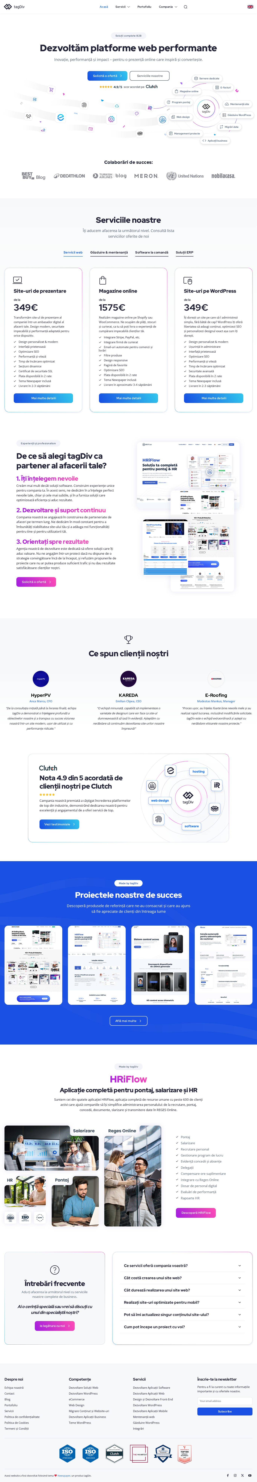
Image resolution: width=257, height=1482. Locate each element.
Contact (9, 1393)
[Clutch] (48, 768)
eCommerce (76, 1399)
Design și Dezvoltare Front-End (153, 1399)
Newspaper (64, 1475)
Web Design (76, 1405)
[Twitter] (242, 1475)
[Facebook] (228, 1475)
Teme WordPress (80, 1423)
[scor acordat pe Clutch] (128, 86)
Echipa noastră (14, 1387)
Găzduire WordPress (146, 1423)
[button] (185, 6)
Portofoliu (11, 1405)
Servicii (9, 1411)
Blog (7, 1399)
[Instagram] (235, 1475)
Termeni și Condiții (17, 1428)
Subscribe (225, 1411)
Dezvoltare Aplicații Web (148, 1393)
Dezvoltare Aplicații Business (87, 1417)
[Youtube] (249, 1475)
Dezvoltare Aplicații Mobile (150, 1411)
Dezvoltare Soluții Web (83, 1387)
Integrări (138, 1428)
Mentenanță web (144, 1417)
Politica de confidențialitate (22, 1417)
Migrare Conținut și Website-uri (89, 1411)
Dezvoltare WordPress (83, 1393)
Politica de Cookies (17, 1423)
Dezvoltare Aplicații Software (151, 1387)
